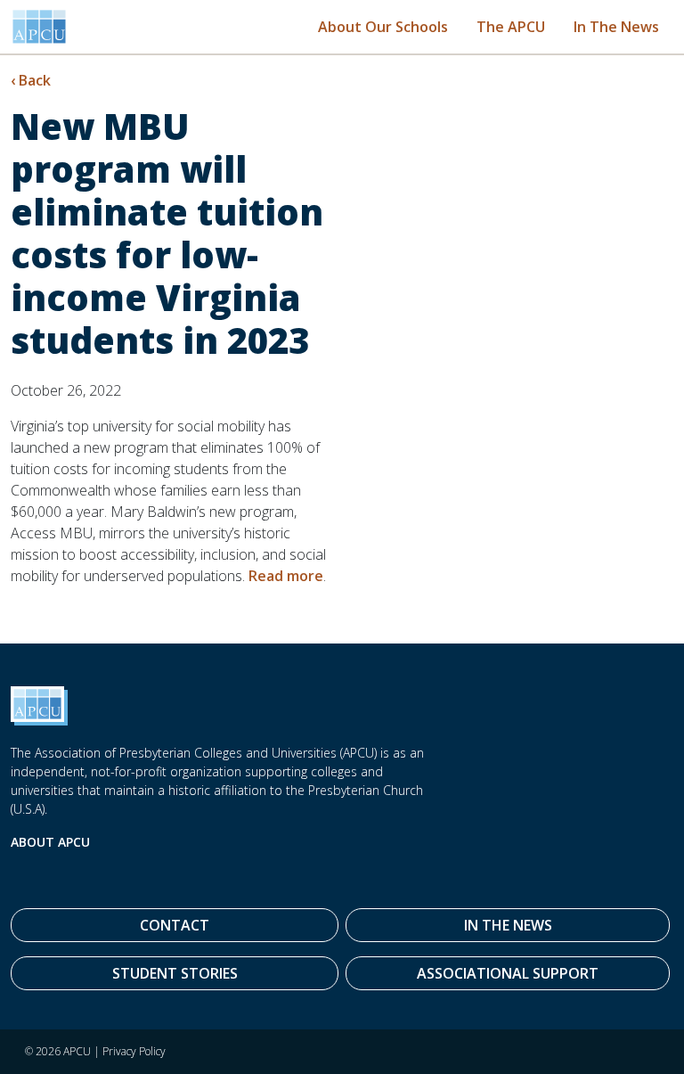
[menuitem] (383, 26)
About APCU (50, 841)
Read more (285, 576)
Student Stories (175, 973)
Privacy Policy (134, 1051)
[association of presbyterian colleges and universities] (39, 26)
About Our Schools (383, 27)
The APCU (510, 27)
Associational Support (507, 973)
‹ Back (31, 80)
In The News (616, 27)
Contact (174, 925)
